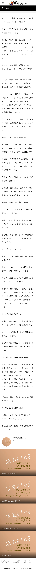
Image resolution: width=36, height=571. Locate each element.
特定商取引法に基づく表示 (5, 561)
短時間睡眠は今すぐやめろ (21, 438)
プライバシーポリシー (31, 561)
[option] (18, 442)
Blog (14, 440)
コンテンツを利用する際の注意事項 (16, 561)
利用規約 (25, 561)
